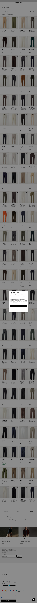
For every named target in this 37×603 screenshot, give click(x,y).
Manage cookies (18, 308)
